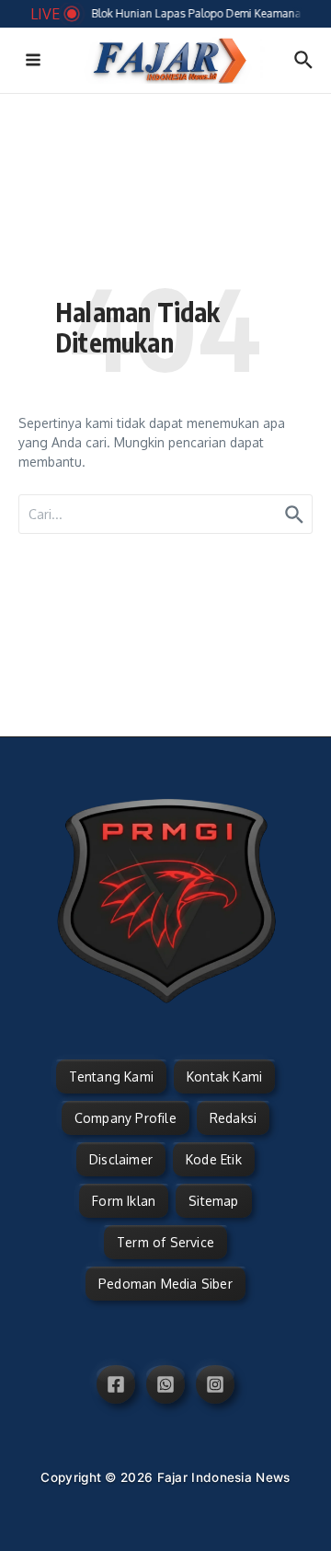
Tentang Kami (111, 1076)
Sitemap (213, 1201)
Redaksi (233, 1118)
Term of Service (165, 1242)
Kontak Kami (224, 1076)
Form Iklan (123, 1201)
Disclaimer (121, 1159)
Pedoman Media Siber (165, 1283)
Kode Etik (214, 1159)
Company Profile (125, 1118)
